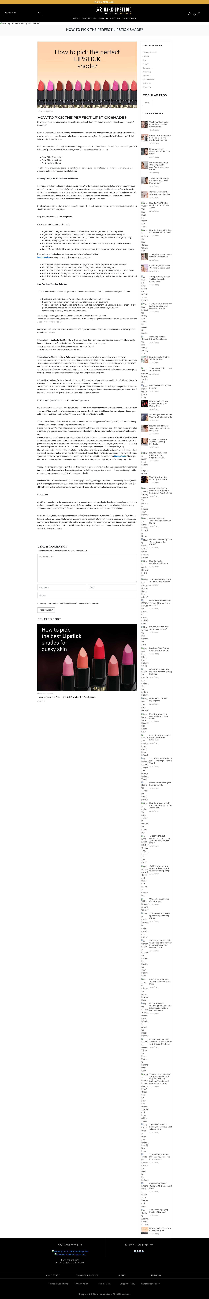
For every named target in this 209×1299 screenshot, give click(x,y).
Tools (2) (146, 64)
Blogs (121, 1275)
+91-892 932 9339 (71, 1260)
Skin (147, 103)
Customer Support (87, 1275)
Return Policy (104, 1284)
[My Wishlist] (194, 14)
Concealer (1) (148, 68)
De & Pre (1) (147, 76)
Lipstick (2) (147, 87)
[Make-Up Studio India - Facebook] (70, 1251)
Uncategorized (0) (149, 52)
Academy (156, 1275)
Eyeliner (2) (147, 83)
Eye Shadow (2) (148, 80)
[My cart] (199, 14)
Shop (76, 19)
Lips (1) (145, 60)
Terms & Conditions (58, 1284)
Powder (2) (147, 72)
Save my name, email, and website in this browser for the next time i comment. (69, 604)
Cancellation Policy (150, 1284)
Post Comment (46, 610)
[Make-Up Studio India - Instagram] (70, 1254)
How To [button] (114, 19)
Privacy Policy (81, 1284)
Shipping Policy (127, 1284)
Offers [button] (102, 19)
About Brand (129, 19)
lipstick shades (43, 257)
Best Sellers (89, 19)
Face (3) (146, 56)
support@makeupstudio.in (71, 1263)
